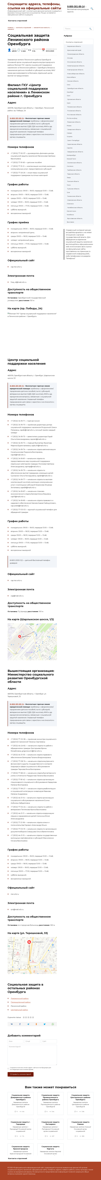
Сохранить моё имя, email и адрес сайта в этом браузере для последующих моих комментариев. (30, 1068)
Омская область (72, 81)
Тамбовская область (74, 170)
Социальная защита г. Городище (20, 1123)
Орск (68, 95)
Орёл (68, 103)
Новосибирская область (75, 73)
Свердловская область (75, 151)
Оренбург (70, 92)
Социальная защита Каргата (50, 1148)
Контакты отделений (17, 21)
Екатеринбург (71, 155)
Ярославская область (74, 218)
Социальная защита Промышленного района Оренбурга (50, 1097)
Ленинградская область (75, 54)
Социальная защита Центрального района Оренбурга (80, 1097)
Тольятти (69, 136)
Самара (69, 133)
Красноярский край (74, 50)
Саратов (69, 148)
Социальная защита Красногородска (20, 1148)
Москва (70, 58)
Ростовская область (74, 114)
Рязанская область (73, 122)
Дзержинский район (19, 998)
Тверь (69, 177)
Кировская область (74, 46)
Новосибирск (71, 77)
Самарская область (74, 129)
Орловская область (74, 99)
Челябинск (70, 214)
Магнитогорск (71, 211)
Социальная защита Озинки (80, 1123)
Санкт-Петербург (73, 140)
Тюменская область (74, 196)
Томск (69, 185)
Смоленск (70, 166)
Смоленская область (74, 162)
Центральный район (19, 1010)
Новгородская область (75, 69)
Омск (68, 84)
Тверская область (73, 174)
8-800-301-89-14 (76, 6)
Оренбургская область (75, 88)
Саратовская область (74, 144)
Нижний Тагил (71, 159)
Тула (68, 192)
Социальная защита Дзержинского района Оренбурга (21, 1097)
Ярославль (70, 222)
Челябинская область (74, 207)
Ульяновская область (74, 200)
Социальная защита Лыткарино (50, 1123)
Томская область (73, 181)
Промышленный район (20, 1002)
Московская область (74, 62)
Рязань (69, 125)
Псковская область (74, 110)
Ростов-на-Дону (72, 118)
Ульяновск (70, 203)
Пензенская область (74, 107)
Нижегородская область (75, 66)
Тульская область (73, 189)
